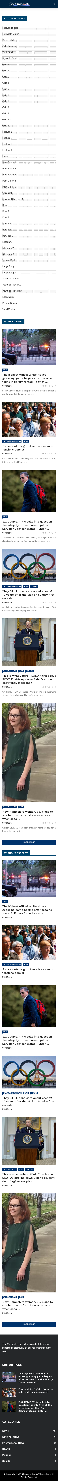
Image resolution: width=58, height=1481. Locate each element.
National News (9, 671)
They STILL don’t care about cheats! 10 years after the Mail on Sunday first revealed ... (28, 594)
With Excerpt (13, 321)
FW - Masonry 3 (14, 18)
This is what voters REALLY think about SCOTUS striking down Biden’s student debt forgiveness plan (29, 679)
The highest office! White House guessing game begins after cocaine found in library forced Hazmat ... (27, 378)
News (5, 370)
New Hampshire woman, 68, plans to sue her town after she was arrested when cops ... (27, 815)
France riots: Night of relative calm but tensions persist (35, 1391)
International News (12, 441)
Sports (34, 586)
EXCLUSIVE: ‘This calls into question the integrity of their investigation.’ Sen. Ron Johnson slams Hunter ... (27, 525)
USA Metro (7, 386)
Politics (29, 671)
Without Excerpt (16, 853)
